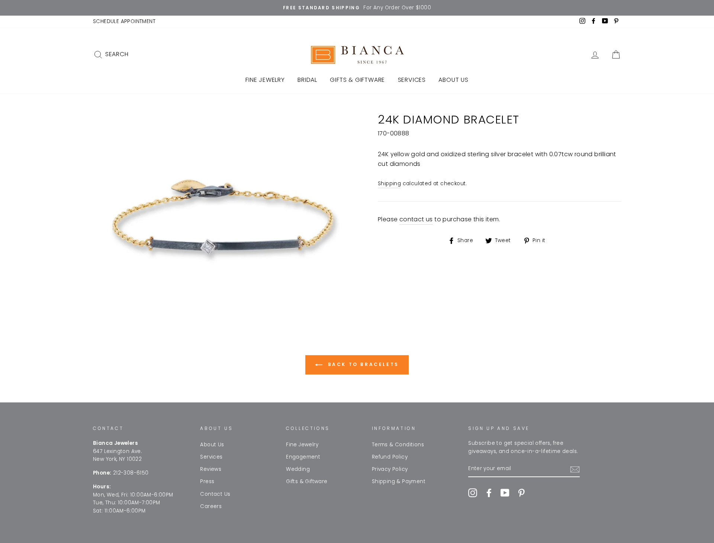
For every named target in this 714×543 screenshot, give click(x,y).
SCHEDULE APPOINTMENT (124, 21)
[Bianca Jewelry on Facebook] (489, 492)
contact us (416, 219)
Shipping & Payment (398, 481)
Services (412, 79)
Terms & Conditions (398, 444)
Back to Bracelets (362, 364)
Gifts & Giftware (357, 79)
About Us (453, 79)
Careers (211, 506)
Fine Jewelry (265, 79)
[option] (357, 8)
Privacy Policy (390, 469)
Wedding (298, 469)
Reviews (210, 469)
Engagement (303, 456)
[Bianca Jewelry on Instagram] (472, 492)
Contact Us (215, 494)
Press (207, 481)
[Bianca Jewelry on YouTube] (505, 492)
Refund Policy (390, 456)
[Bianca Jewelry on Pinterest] (521, 492)
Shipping (389, 183)
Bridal (307, 79)
